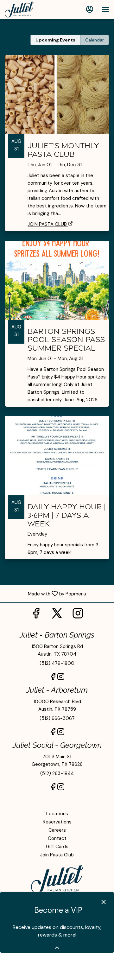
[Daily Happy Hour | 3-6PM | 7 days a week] (57, 492)
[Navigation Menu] (105, 9)
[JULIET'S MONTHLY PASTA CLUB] (57, 132)
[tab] (55, 40)
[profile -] (89, 9)
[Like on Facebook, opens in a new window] (36, 615)
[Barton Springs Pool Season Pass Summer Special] (57, 328)
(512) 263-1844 (57, 773)
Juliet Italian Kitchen (57, 879)
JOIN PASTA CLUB (47, 224)
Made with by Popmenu (45, 593)
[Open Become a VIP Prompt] (57, 947)
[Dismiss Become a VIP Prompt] (103, 902)
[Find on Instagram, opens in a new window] (78, 615)
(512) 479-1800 (57, 663)
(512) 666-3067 (57, 718)
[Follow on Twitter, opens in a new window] (57, 615)
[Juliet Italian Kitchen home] (33, 9)
